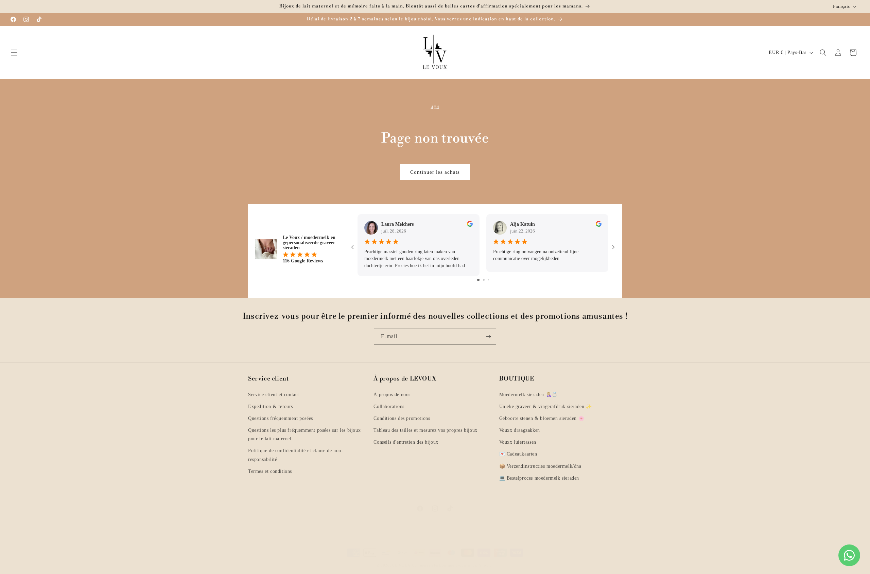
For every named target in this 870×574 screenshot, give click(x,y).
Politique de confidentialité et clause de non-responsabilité (295, 455)
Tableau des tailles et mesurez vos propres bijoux (425, 430)
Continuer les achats (435, 172)
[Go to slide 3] (488, 279)
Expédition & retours (270, 406)
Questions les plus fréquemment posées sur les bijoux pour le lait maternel (304, 434)
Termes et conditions (270, 471)
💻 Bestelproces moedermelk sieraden (539, 478)
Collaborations (388, 406)
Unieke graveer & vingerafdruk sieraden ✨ (545, 406)
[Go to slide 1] (478, 280)
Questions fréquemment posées (280, 418)
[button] (14, 52)
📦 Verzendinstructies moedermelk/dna (540, 466)
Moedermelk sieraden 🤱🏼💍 (528, 394)
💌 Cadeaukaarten (518, 454)
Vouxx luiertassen (517, 442)
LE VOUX (401, 565)
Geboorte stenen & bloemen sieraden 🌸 (542, 418)
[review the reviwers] (470, 225)
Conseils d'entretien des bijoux (405, 442)
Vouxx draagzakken (519, 430)
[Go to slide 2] (484, 280)
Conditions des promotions (401, 418)
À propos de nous (392, 394)
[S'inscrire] (488, 337)
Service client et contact (273, 394)
